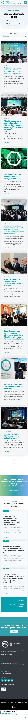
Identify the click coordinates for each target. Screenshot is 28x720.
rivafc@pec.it (13, 651)
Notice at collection (5, 713)
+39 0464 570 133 (7, 671)
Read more (6, 88)
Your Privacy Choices (10, 711)
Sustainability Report (8, 684)
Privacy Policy (4, 654)
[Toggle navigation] (25, 2)
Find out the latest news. (16, 606)
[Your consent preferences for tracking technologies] (25, 717)
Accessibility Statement (6, 656)
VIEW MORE (5, 537)
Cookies (10, 654)
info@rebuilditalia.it (7, 673)
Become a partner (14, 490)
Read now (14, 631)
